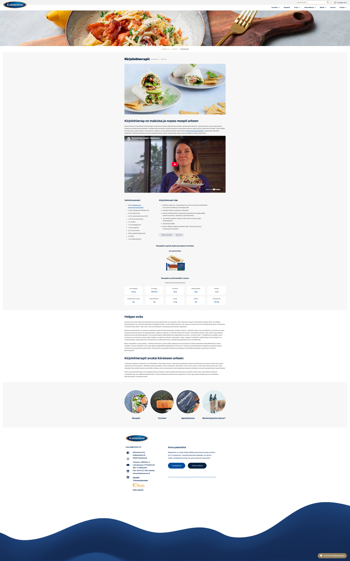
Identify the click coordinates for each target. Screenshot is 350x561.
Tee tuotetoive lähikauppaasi (333, 555)
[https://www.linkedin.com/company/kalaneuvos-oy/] (128, 471)
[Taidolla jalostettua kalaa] (15, 7)
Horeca (333, 7)
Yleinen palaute (197, 465)
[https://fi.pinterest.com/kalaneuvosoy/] (128, 477)
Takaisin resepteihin (166, 235)
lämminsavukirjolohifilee (195, 131)
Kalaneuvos (165, 49)
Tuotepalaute (176, 465)
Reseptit (287, 7)
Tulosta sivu (179, 235)
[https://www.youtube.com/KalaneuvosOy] (128, 465)
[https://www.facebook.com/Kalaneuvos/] (128, 453)
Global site (342, 2)
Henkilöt (136, 477)
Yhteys (342, 7)
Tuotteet (274, 7)
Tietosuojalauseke (140, 480)
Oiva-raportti (138, 490)
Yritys (296, 7)
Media (322, 7)
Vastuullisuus (309, 7)
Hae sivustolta (301, 2)
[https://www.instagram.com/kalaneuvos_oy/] (128, 459)
